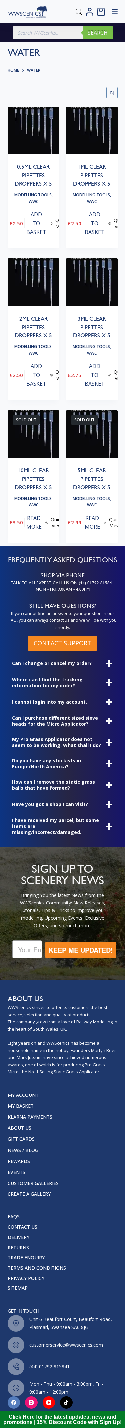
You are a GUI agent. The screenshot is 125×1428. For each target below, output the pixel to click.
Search (98, 32)
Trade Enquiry (26, 1258)
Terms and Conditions (37, 1268)
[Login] (90, 12)
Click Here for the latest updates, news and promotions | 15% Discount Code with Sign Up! (62, 1419)
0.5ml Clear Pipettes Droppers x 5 (33, 175)
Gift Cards (21, 1139)
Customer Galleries (33, 1183)
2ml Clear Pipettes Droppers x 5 (33, 327)
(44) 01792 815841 (49, 1366)
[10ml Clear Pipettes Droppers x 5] (33, 434)
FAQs (14, 1217)
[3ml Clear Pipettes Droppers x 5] (92, 282)
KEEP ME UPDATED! (81, 950)
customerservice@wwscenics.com (66, 1345)
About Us (19, 1128)
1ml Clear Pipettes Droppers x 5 (91, 175)
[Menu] (115, 12)
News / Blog (23, 1150)
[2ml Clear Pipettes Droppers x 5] (33, 282)
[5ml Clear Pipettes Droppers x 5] (92, 434)
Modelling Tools (33, 195)
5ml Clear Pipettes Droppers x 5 (91, 479)
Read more (34, 522)
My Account (23, 1095)
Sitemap (18, 1288)
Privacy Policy (26, 1278)
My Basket (21, 1106)
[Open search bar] (79, 12)
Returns (18, 1248)
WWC (33, 201)
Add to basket (36, 223)
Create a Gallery (29, 1194)
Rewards (19, 1161)
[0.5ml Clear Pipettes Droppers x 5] (33, 131)
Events (16, 1172)
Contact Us (22, 1227)
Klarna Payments (30, 1117)
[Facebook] (14, 1402)
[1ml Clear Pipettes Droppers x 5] (92, 131)
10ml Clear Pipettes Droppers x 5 (33, 479)
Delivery (18, 1237)
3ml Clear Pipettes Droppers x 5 (91, 327)
